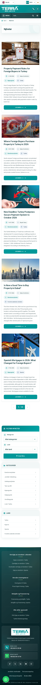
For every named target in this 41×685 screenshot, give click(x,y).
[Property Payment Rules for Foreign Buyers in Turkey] (20, 53)
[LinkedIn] (20, 664)
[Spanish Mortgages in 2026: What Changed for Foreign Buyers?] (20, 345)
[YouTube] (26, 664)
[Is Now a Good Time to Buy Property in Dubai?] (20, 270)
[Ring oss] (33, 9)
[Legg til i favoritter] (37, 2)
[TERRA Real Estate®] (20, 632)
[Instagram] (31, 664)
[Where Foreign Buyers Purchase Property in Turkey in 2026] (20, 126)
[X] (15, 664)
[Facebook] (10, 664)
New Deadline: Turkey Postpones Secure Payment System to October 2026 (19, 215)
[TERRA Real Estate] (10, 9)
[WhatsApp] (37, 9)
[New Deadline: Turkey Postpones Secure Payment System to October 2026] (20, 196)
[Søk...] (33, 15)
